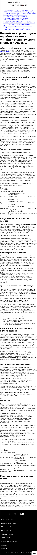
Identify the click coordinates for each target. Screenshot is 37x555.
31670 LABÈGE (6, 537)
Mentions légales (13, 552)
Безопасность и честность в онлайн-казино (19, 23)
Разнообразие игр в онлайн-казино (16, 16)
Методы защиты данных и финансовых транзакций (17, 26)
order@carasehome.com (9, 523)
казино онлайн (5, 51)
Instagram (4, 545)
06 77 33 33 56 (6, 526)
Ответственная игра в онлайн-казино (17, 29)
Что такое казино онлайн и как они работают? (20, 13)
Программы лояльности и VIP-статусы (17, 21)
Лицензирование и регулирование (16, 24)
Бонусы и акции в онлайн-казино (15, 18)
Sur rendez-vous (7, 534)
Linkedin (4, 548)
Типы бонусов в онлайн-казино (14, 19)
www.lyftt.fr (26, 552)
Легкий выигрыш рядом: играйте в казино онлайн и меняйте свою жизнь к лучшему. (19, 11)
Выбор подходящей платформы (15, 15)
